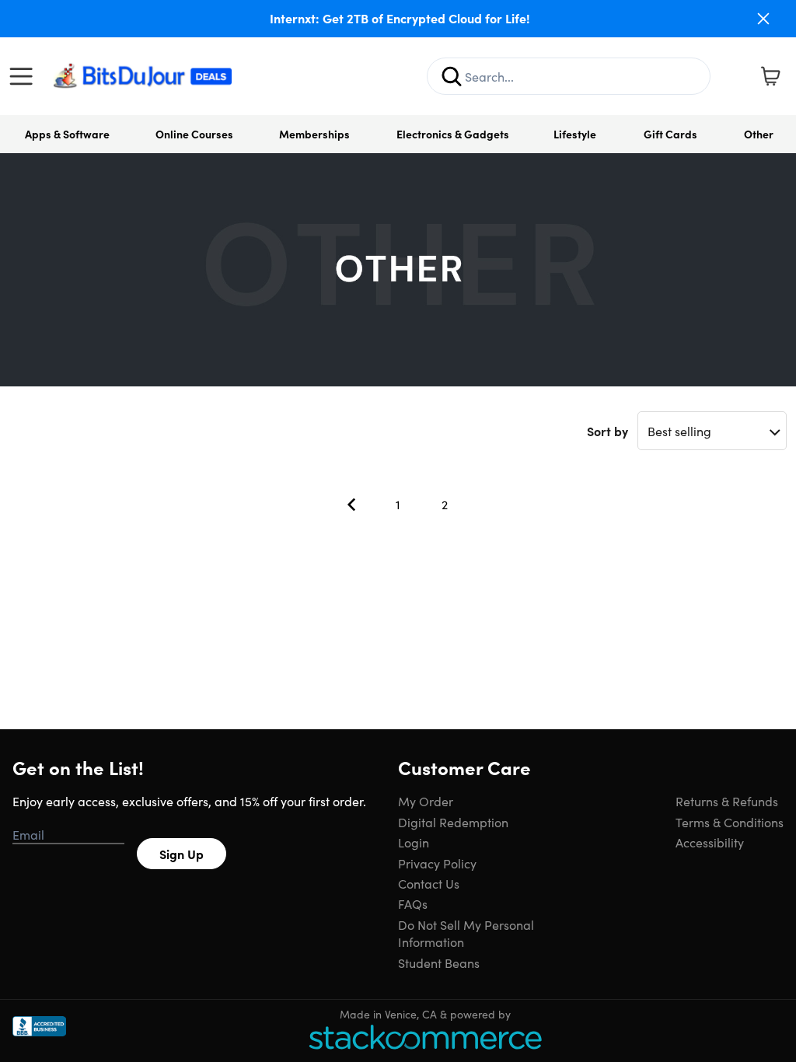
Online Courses (194, 133)
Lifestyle (574, 133)
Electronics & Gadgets (452, 133)
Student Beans (439, 962)
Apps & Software (67, 133)
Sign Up (181, 853)
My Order (425, 800)
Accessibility (710, 842)
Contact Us (428, 883)
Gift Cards (670, 133)
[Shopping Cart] (770, 76)
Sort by (607, 430)
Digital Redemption (453, 821)
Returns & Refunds (727, 800)
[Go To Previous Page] (351, 505)
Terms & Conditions (730, 821)
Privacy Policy (437, 863)
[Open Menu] (24, 76)
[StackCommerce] (425, 1037)
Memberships (314, 133)
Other (758, 133)
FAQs (413, 903)
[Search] (451, 76)
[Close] (763, 18)
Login (413, 842)
